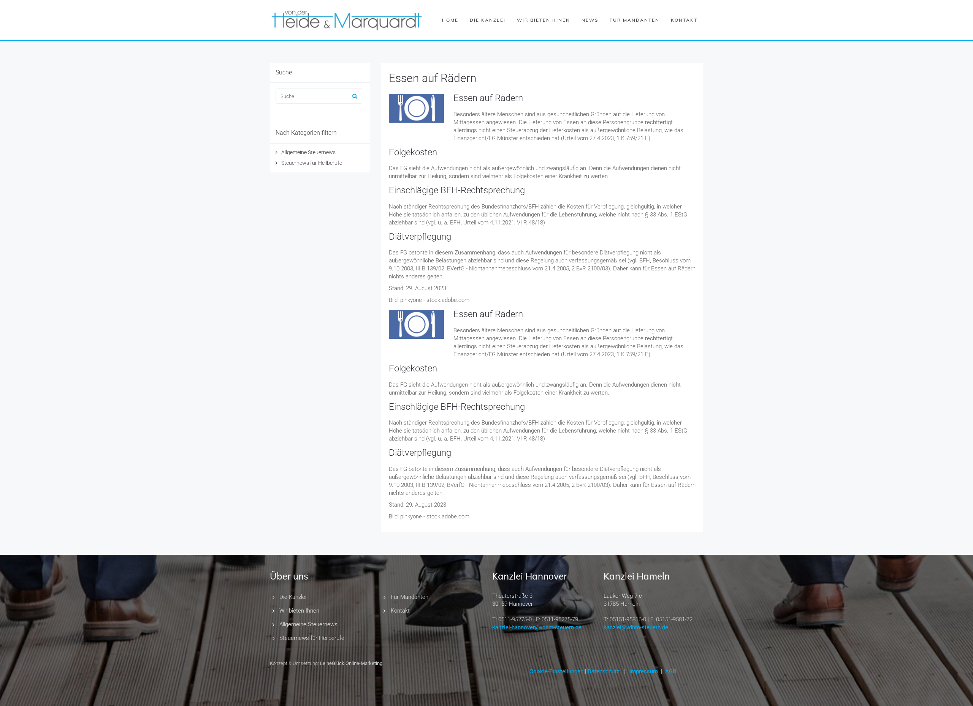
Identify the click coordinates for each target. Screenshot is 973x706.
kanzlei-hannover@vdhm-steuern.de (537, 627)
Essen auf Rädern (433, 78)
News (590, 20)
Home (450, 20)
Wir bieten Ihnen (543, 20)
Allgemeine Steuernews (308, 152)
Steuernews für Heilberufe (311, 163)
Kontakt (684, 20)
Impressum (643, 671)
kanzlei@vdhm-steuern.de (636, 627)
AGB (670, 671)
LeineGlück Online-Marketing (351, 663)
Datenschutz (603, 671)
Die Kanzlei (488, 20)
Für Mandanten (634, 20)
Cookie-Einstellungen (556, 671)
